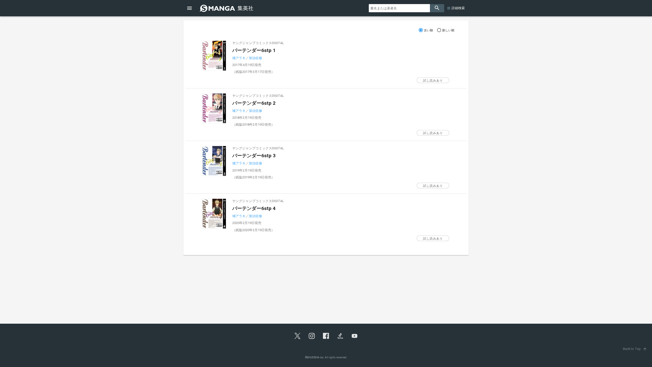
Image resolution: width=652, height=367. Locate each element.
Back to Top (635, 349)
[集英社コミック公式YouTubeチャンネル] (354, 336)
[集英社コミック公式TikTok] (340, 336)
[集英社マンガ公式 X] (297, 336)
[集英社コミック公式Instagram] (312, 336)
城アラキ (239, 58)
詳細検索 (458, 8)
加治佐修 (255, 58)
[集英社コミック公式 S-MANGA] (227, 8)
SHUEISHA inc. (315, 357)
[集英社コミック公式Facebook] (326, 336)
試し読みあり (433, 80)
